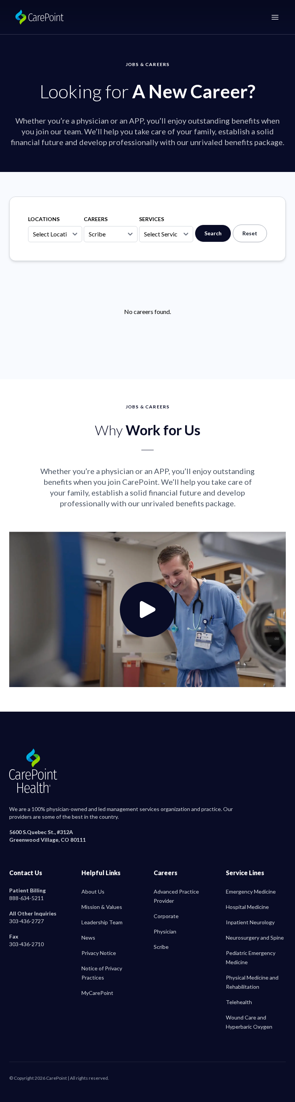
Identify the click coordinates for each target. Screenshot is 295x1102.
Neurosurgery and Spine (255, 937)
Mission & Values (101, 907)
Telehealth (239, 1002)
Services (151, 219)
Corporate (166, 916)
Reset (249, 233)
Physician (165, 931)
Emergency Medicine (251, 891)
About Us (92, 891)
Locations (44, 219)
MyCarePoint (97, 993)
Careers (96, 219)
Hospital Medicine (247, 907)
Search (213, 233)
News (88, 937)
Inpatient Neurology (250, 922)
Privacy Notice (98, 953)
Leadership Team (102, 922)
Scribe (161, 946)
